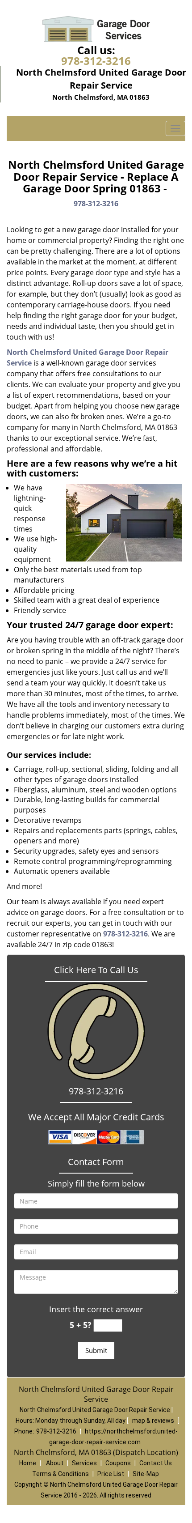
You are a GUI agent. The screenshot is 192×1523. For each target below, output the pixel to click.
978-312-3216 (96, 60)
